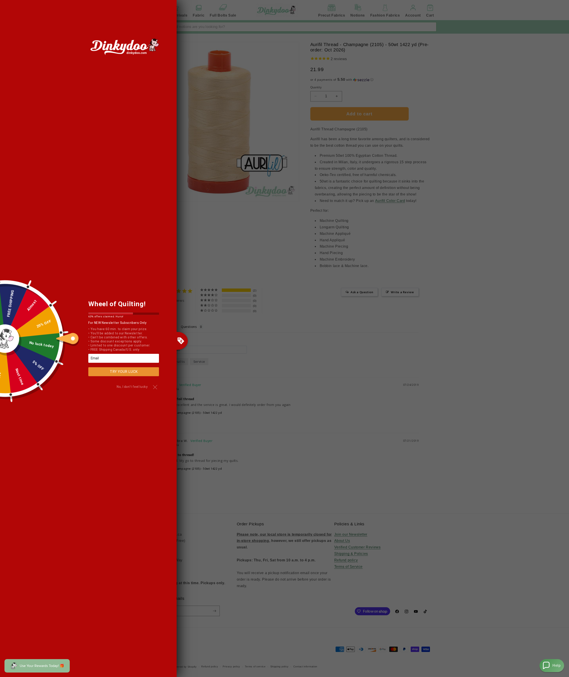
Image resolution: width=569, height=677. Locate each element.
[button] (551, 665)
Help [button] (556, 665)
